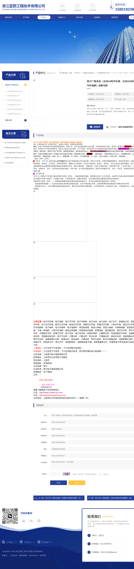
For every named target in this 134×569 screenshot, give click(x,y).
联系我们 (114, 17)
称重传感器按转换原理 (12, 147)
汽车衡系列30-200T (14, 114)
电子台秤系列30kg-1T (14, 100)
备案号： (5, 555)
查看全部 (8, 120)
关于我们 (26, 17)
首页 (70, 73)
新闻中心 (61, 17)
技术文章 (79, 17)
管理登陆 (42, 555)
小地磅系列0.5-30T (13, 105)
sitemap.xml (33, 555)
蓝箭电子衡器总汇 (12, 85)
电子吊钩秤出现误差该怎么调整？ (16, 142)
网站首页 (8, 17)
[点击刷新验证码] (66, 474)
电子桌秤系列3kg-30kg (15, 109)
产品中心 (44, 17)
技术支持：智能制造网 (18, 555)
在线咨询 (96, 127)
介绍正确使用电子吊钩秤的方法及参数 (16, 152)
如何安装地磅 (9, 163)
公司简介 (10, 542)
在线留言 (97, 17)
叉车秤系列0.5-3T (13, 96)
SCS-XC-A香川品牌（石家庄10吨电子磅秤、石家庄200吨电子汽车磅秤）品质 (74, 498)
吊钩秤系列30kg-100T (14, 91)
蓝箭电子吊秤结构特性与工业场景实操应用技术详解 (16, 158)
